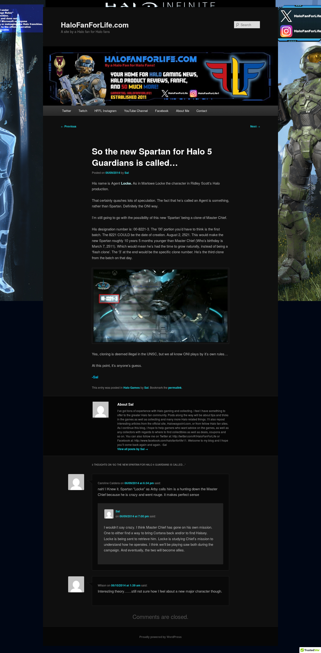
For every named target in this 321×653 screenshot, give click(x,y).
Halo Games (131, 387)
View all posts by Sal (132, 449)
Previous (68, 126)
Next (255, 126)
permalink (175, 387)
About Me (182, 110)
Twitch (82, 110)
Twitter (66, 110)
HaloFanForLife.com (95, 25)
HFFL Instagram (105, 110)
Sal (127, 172)
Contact (201, 110)
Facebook (161, 110)
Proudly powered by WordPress (160, 637)
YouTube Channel (136, 110)
